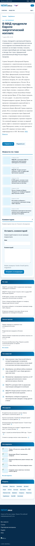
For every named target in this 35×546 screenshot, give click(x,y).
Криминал (14, 492)
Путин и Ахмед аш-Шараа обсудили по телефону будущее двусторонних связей (21, 192)
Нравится (8, 144)
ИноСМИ (13, 496)
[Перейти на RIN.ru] (16, 5)
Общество (12, 10)
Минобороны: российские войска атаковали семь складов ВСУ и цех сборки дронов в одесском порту (19, 371)
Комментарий (8, 247)
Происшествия (6, 492)
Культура (16, 489)
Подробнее (7, 267)
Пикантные (29, 492)
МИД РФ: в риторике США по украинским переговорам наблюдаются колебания (20, 161)
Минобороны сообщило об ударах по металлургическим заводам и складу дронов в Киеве (19, 398)
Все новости (4, 522)
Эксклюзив (20, 496)
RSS (28, 1)
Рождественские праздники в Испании (12, 331)
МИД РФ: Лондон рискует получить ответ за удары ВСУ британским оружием (20, 171)
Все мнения (5, 347)
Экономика (19, 486)
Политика (4, 10)
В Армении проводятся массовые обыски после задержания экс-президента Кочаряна (21, 212)
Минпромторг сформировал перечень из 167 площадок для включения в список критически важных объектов (19, 379)
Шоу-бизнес (23, 489)
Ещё (31, 10)
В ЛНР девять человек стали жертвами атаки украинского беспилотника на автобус (20, 181)
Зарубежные (11, 16)
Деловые (26, 486)
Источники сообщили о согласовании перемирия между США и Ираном (21, 202)
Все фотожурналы (7, 475)
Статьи (3, 524)
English (32, 1)
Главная (4, 16)
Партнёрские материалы (8, 527)
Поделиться (20, 144)
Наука (4, 489)
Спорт (29, 489)
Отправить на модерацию (14, 271)
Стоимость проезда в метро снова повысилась (14, 437)
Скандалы (21, 492)
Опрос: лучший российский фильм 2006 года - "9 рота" (17, 432)
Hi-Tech (9, 489)
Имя (5, 240)
